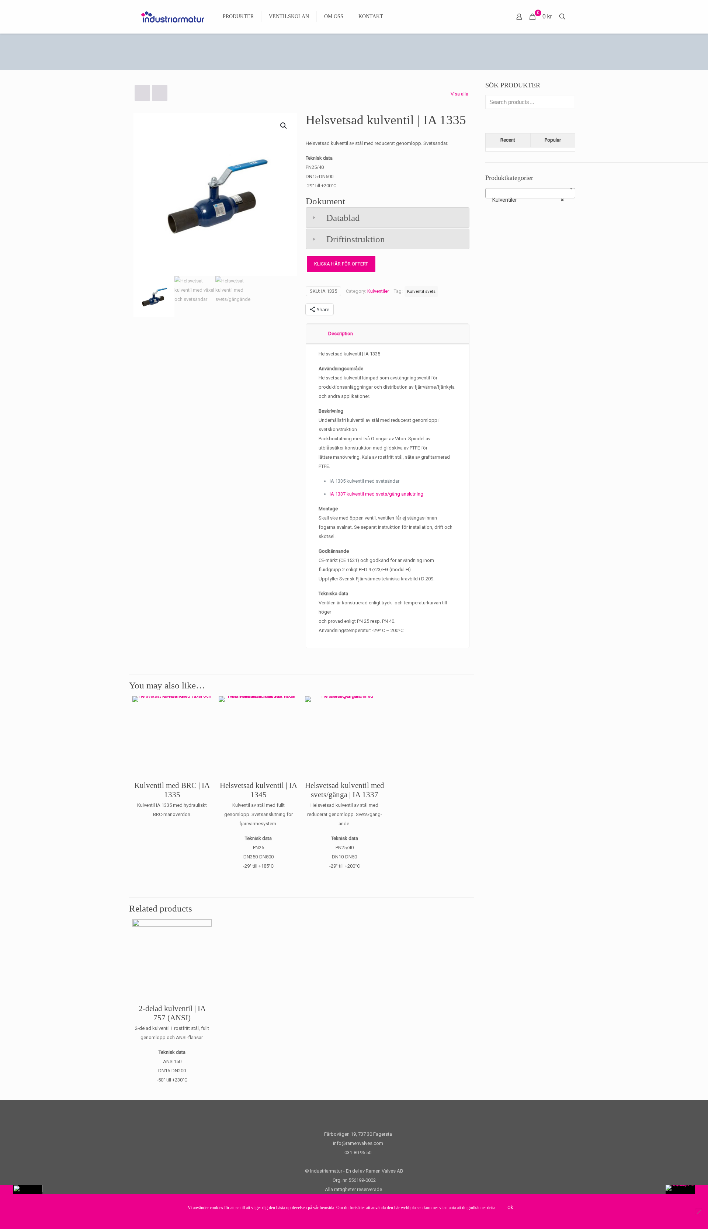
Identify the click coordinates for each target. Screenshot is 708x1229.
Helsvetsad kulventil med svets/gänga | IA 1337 (344, 790)
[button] (284, 125)
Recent (507, 140)
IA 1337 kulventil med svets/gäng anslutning (376, 494)
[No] (698, 1211)
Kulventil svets (421, 291)
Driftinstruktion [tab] (355, 239)
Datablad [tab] (343, 218)
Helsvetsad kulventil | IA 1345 (258, 790)
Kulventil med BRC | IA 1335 (172, 790)
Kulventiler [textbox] (528, 200)
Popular (553, 140)
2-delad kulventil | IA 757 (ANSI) (172, 1013)
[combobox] (530, 193)
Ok (510, 1207)
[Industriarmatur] (172, 16)
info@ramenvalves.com (358, 1143)
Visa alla (459, 94)
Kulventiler (378, 291)
